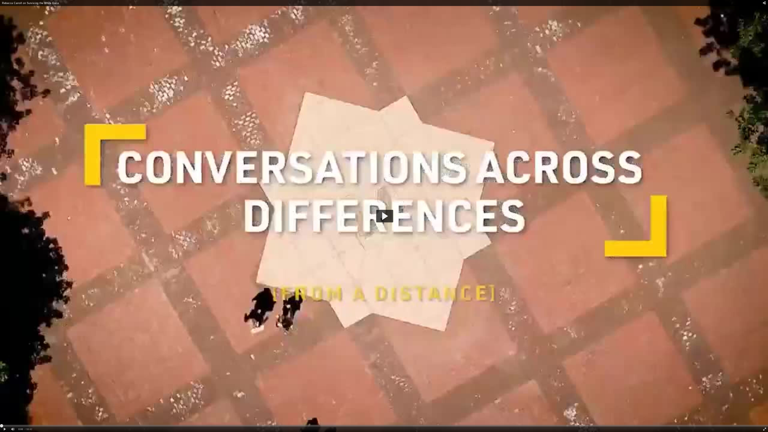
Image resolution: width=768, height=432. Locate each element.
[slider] (384, 425)
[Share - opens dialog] (764, 3)
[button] (384, 216)
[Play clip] (4, 429)
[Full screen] (764, 429)
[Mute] (12, 429)
